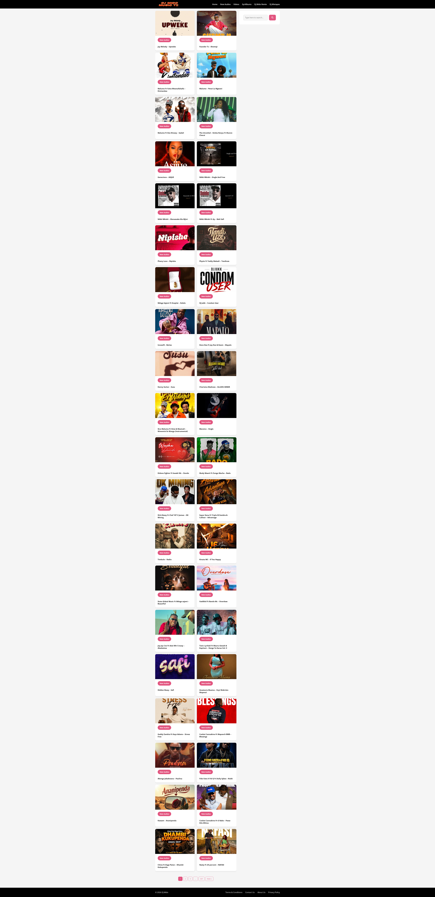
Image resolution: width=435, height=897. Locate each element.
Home (214, 4)
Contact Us (250, 892)
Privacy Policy (274, 892)
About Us (261, 892)
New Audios (225, 4)
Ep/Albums (246, 4)
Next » (209, 879)
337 (201, 879)
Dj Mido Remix (260, 4)
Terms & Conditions (233, 892)
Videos (236, 4)
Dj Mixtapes (275, 4)
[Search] (272, 17)
